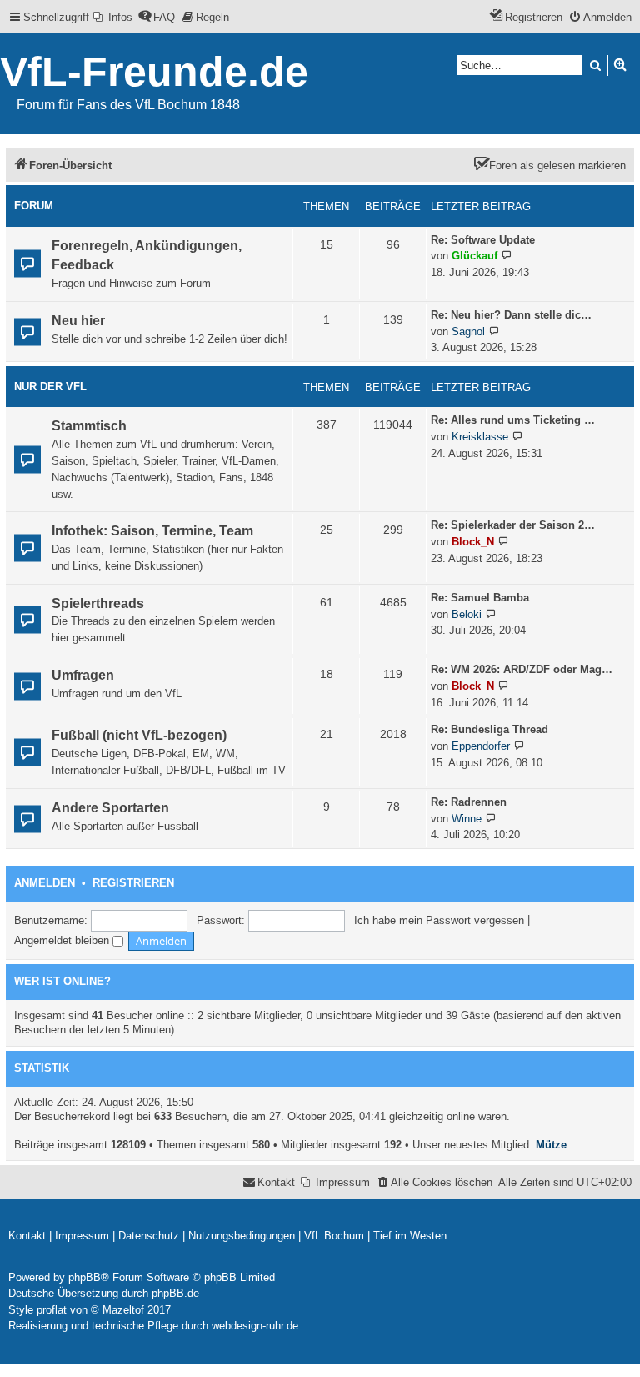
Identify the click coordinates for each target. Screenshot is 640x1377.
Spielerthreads (98, 603)
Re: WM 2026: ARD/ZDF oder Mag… (521, 669)
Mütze (551, 1144)
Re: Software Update (483, 240)
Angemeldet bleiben (63, 940)
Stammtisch (89, 426)
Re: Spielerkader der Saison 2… (513, 525)
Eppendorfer (481, 746)
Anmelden (44, 883)
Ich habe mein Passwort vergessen (439, 920)
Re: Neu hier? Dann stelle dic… (511, 315)
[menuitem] (112, 17)
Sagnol (468, 331)
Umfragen (83, 675)
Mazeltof (123, 1310)
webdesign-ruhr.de (255, 1325)
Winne (467, 818)
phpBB (84, 1277)
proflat (52, 1310)
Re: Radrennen (469, 802)
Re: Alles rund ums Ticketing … (513, 420)
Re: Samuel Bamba (480, 597)
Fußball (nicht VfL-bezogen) (139, 735)
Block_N (473, 541)
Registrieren (133, 883)
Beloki (467, 614)
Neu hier (78, 321)
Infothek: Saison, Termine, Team (152, 531)
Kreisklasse (480, 436)
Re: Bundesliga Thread (489, 729)
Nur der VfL (50, 386)
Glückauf (475, 255)
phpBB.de (175, 1293)
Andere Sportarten (110, 808)
